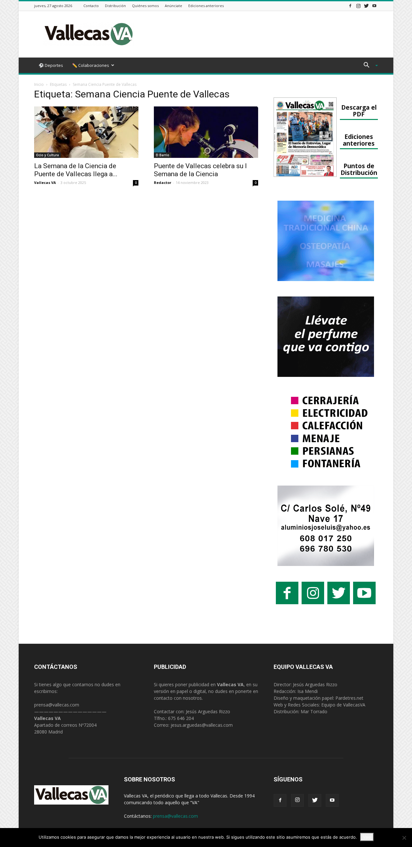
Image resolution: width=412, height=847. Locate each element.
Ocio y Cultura (47, 155)
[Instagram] (358, 5)
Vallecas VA (45, 182)
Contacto (91, 5)
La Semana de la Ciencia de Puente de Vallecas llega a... (75, 170)
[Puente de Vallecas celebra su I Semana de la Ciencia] (206, 132)
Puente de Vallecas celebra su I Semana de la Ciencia (200, 170)
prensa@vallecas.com (56, 705)
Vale (367, 837)
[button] (368, 66)
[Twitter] (366, 5)
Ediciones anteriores (206, 5)
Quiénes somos (145, 5)
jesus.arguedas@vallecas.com (202, 725)
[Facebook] (350, 5)
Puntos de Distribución (359, 169)
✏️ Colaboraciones (90, 65)
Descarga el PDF (359, 110)
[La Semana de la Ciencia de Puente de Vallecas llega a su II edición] (86, 132)
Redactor (162, 182)
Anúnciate (173, 5)
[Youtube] (374, 5)
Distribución (115, 5)
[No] (404, 837)
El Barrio (162, 155)
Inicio (39, 84)
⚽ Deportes (51, 65)
